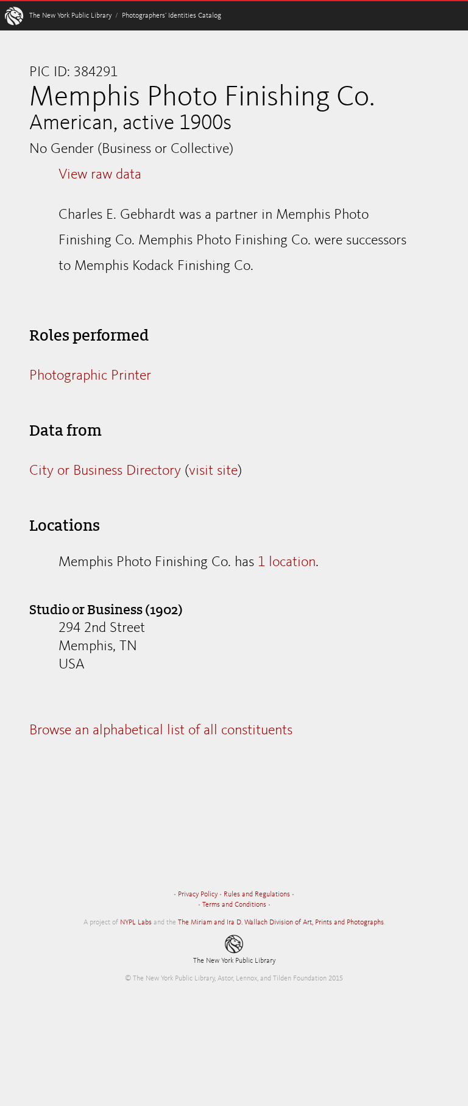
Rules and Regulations (257, 894)
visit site (213, 471)
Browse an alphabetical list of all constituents (160, 730)
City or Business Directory (105, 471)
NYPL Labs (136, 922)
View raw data (99, 175)
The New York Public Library (70, 15)
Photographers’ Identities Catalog (171, 15)
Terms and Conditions (234, 905)
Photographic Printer (90, 376)
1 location (287, 562)
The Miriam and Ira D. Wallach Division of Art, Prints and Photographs (281, 922)
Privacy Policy (198, 894)
